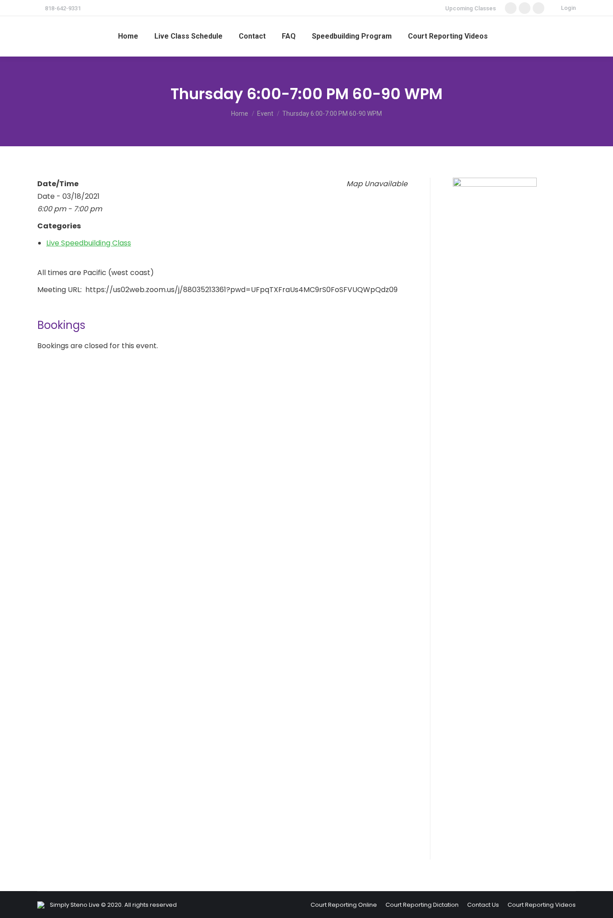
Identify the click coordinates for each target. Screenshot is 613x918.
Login (568, 7)
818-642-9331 (63, 8)
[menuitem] (128, 36)
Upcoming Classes (470, 8)
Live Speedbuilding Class (88, 243)
